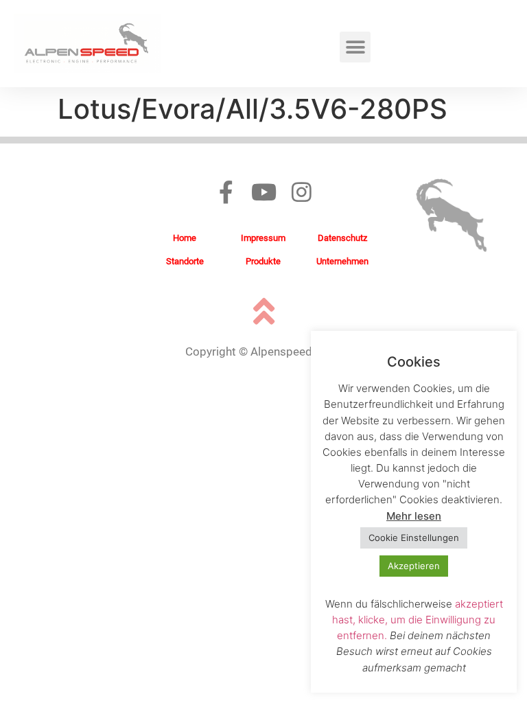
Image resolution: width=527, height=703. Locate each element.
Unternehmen (342, 261)
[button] (355, 47)
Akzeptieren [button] (414, 565)
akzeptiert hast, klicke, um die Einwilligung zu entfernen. (417, 619)
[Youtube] (264, 192)
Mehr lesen (413, 515)
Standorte (185, 261)
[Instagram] (301, 192)
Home (184, 238)
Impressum (263, 238)
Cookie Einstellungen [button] (413, 537)
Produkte (263, 261)
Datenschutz (342, 238)
